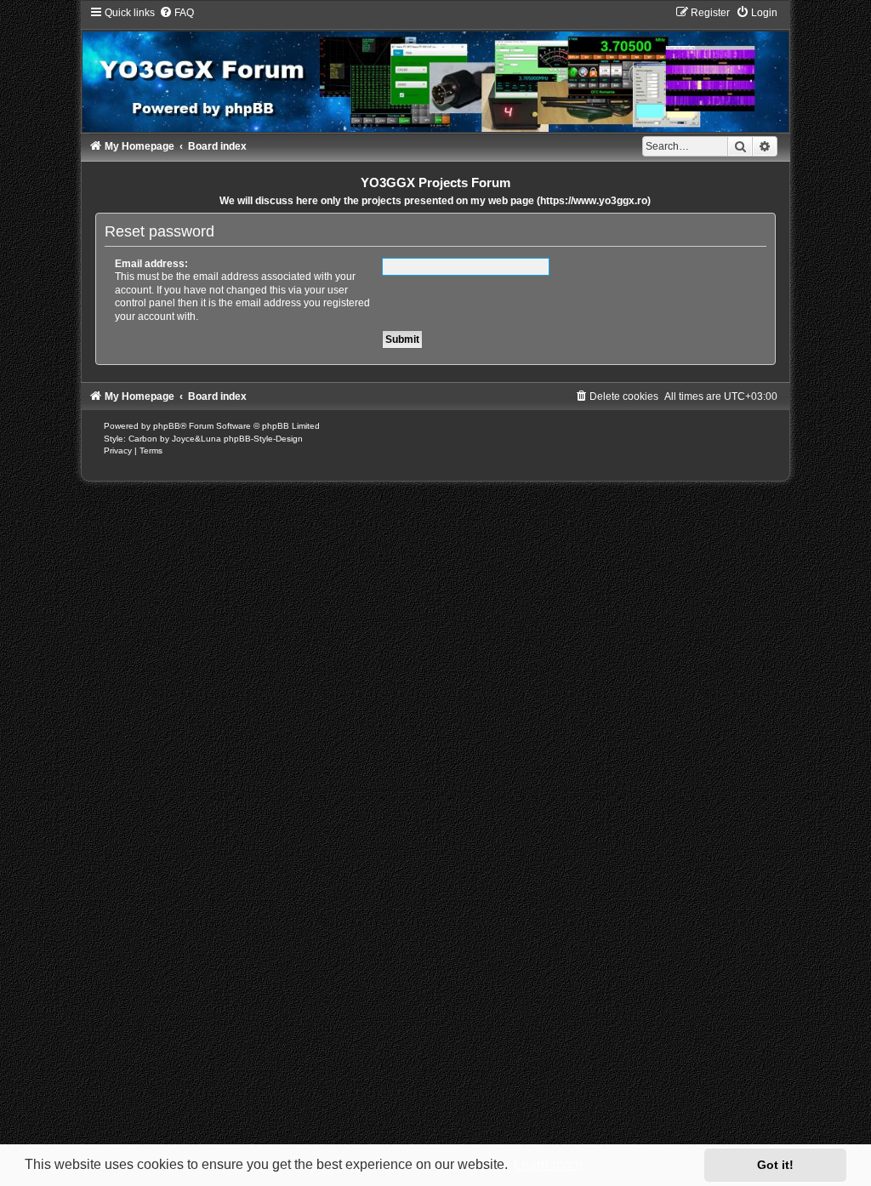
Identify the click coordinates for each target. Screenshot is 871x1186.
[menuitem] (176, 13)
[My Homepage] (436, 68)
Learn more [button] (548, 1164)
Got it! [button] (775, 1165)
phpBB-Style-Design (263, 438)
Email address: (151, 264)
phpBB (166, 425)
